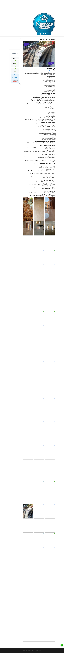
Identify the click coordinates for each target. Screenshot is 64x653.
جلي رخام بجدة (51, 68)
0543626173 (15, 81)
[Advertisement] (38, 6)
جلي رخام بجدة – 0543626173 (45, 196)
